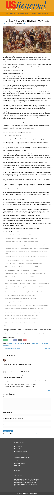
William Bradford (7, 345)
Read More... (17, 486)
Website (5, 424)
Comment (5, 396)
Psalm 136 (37, 343)
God (13, 343)
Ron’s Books (33, 13)
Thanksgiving (20, 343)
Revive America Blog (22, 13)
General (10, 343)
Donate (39, 13)
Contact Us (45, 13)
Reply (49, 368)
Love (16, 343)
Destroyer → (48, 348)
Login (15, 468)
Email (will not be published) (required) (13, 418)
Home (7, 13)
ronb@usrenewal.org (22, 448)
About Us (12, 13)
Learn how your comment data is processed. (33, 434)
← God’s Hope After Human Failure (11, 348)
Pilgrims (32, 343)
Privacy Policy (17, 470)
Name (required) (7, 412)
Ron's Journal (17, 465)
